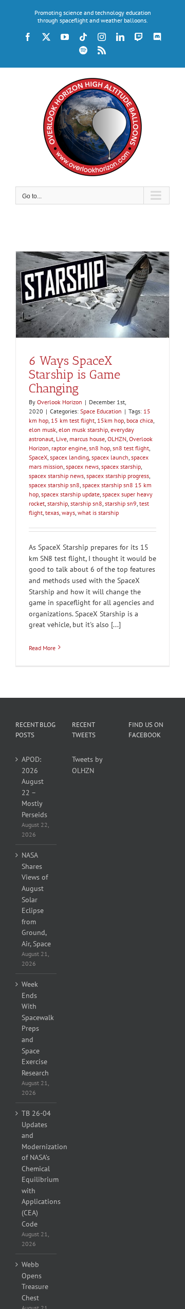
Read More (42, 648)
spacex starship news (56, 476)
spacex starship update (70, 494)
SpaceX (38, 457)
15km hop (110, 420)
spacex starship (121, 466)
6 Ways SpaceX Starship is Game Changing (74, 374)
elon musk (42, 429)
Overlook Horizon (59, 402)
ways (68, 512)
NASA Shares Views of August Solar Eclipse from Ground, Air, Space (36, 899)
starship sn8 (86, 503)
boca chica (139, 420)
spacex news (82, 466)
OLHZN (116, 439)
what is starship (98, 512)
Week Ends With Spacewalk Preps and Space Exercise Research (36, 1028)
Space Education (101, 411)
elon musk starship (83, 429)
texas (52, 512)
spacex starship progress (117, 476)
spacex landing (69, 457)
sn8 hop (99, 448)
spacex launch (109, 457)
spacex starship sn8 (54, 485)
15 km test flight (73, 420)
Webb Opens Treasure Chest (35, 1281)
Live (61, 439)
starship (57, 503)
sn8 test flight (131, 448)
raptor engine (68, 448)
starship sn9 (121, 503)
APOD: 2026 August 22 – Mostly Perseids (34, 787)
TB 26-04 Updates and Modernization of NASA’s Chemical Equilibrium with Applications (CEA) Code (36, 1168)
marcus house (87, 439)
